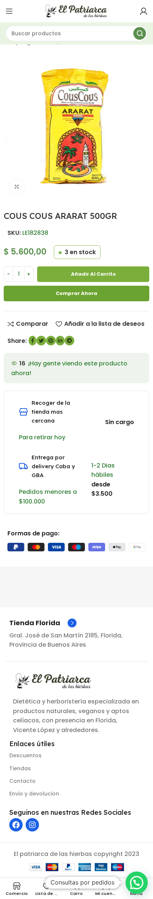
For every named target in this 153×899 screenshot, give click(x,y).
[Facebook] (16, 824)
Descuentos (25, 755)
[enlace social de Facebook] (32, 340)
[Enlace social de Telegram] (69, 340)
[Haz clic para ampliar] (16, 186)
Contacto (22, 781)
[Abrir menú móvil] (9, 11)
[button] (137, 883)
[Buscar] (139, 33)
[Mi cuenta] (143, 11)
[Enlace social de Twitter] (41, 340)
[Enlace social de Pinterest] (51, 340)
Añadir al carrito (93, 274)
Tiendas (20, 768)
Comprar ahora (76, 293)
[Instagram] (32, 824)
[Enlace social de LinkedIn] (60, 340)
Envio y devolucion (34, 793)
